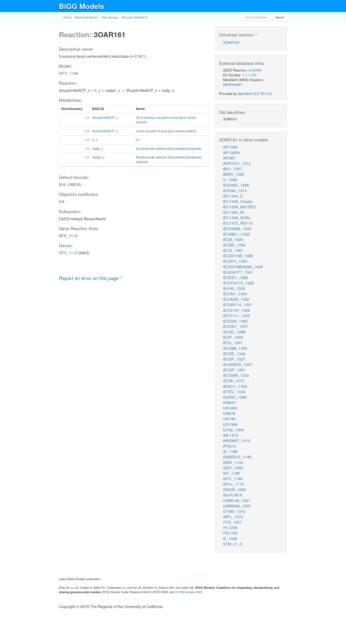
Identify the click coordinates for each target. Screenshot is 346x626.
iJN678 (229, 413)
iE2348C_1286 (236, 184)
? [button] (121, 277)
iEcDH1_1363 (235, 261)
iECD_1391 (233, 250)
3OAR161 (231, 42)
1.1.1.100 (249, 74)
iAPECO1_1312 (237, 163)
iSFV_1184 (68, 73)
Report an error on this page (89, 277)
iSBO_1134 (233, 462)
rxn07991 (255, 70)
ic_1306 (230, 179)
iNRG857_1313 (236, 440)
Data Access (109, 17)
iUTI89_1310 (234, 511)
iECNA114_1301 (237, 304)
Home (67, 17)
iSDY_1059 (233, 467)
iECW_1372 (233, 380)
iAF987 (229, 157)
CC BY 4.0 (263, 93)
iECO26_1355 (235, 321)
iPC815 (229, 446)
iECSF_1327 (234, 359)
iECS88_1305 (235, 348)
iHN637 (229, 402)
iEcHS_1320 (234, 288)
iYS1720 (230, 532)
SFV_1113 (68, 252)
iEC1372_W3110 (238, 223)
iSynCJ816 (232, 494)
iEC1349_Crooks (238, 201)
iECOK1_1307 (235, 326)
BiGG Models (81, 6)
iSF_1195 (231, 473)
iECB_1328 (233, 239)
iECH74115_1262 (238, 282)
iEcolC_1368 (234, 331)
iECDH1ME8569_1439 (243, 266)
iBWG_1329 (233, 174)
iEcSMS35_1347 (237, 364)
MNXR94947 (232, 84)
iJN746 (229, 418)
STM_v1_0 (232, 543)
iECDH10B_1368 (238, 255)
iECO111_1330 (236, 315)
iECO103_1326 (236, 310)
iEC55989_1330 (237, 228)
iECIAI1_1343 (235, 293)
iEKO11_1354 (235, 386)
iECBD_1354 (234, 244)
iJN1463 (230, 407)
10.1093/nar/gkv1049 (188, 592)
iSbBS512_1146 (237, 456)
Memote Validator (133, 17)
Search (280, 17)
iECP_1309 (233, 337)
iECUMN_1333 (236, 375)
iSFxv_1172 (233, 484)
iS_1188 (230, 451)
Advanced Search (86, 17)
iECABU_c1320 (236, 234)
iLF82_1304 (233, 429)
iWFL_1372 (233, 516)
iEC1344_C (233, 196)
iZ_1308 (230, 538)
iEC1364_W (233, 212)
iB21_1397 (232, 168)
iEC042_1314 (235, 190)
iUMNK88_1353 (237, 505)
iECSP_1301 (234, 369)
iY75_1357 (232, 522)
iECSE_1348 (234, 353)
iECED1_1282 (235, 277)
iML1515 (230, 435)
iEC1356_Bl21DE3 (239, 206)
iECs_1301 (232, 342)
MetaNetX (245, 93)
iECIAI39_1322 (236, 299)
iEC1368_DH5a (236, 217)
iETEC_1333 (234, 391)
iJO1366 (230, 424)
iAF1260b (231, 152)
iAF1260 (230, 146)
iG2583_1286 (235, 397)
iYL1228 (230, 527)
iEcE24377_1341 (238, 272)
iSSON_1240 (234, 489)
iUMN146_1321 (236, 500)
